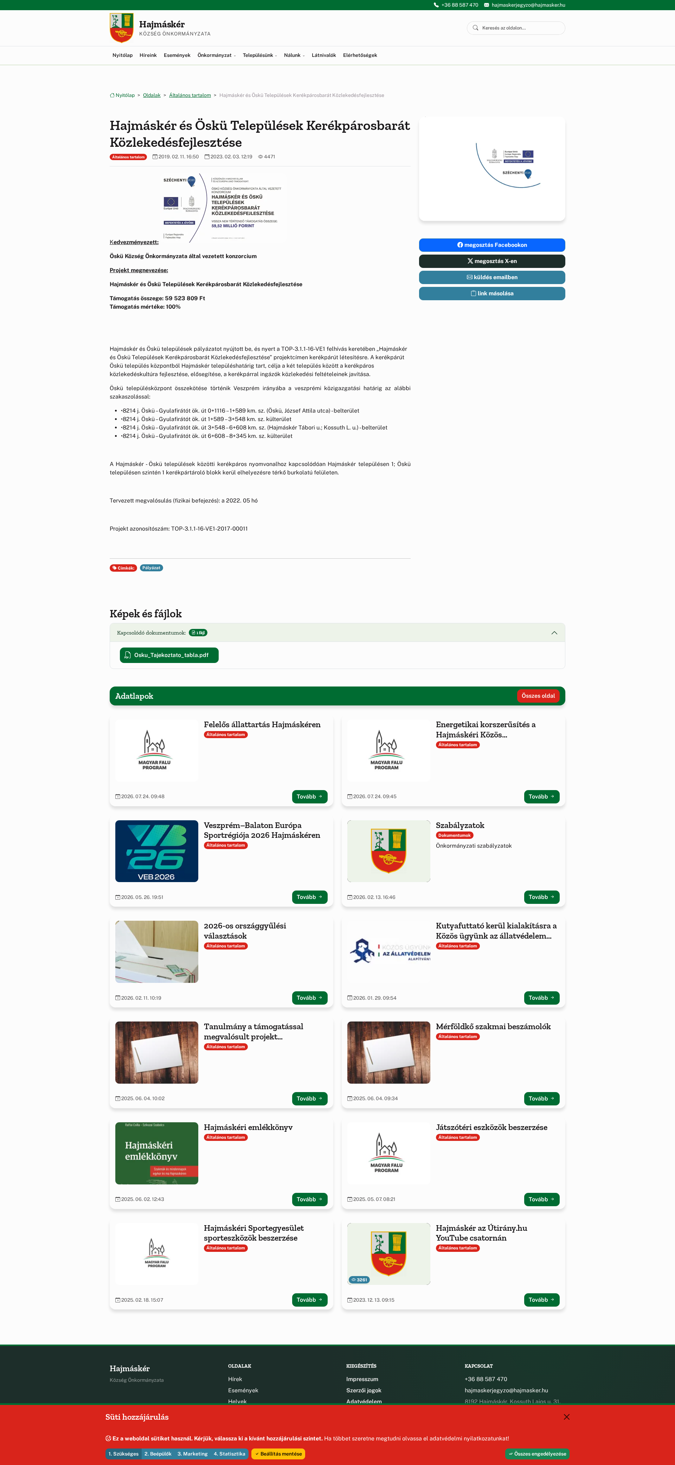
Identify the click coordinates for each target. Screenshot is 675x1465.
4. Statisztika (229, 1454)
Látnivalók (324, 55)
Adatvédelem (364, 1401)
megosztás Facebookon (495, 245)
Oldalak (152, 95)
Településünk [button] (258, 55)
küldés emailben (495, 277)
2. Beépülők (158, 1454)
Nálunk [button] (293, 55)
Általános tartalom (190, 95)
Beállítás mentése (280, 1454)
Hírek (235, 1379)
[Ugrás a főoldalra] (122, 28)
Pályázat (151, 567)
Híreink (148, 55)
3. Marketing (193, 1454)
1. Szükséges (124, 1454)
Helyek (237, 1401)
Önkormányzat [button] (215, 55)
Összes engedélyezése (539, 1454)
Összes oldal (538, 695)
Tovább (307, 796)
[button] (223, 208)
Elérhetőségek (360, 55)
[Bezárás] (566, 1417)
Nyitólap (122, 55)
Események (177, 55)
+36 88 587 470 (460, 5)
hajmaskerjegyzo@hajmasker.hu (528, 5)
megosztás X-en (495, 261)
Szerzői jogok (363, 1390)
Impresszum (362, 1379)
